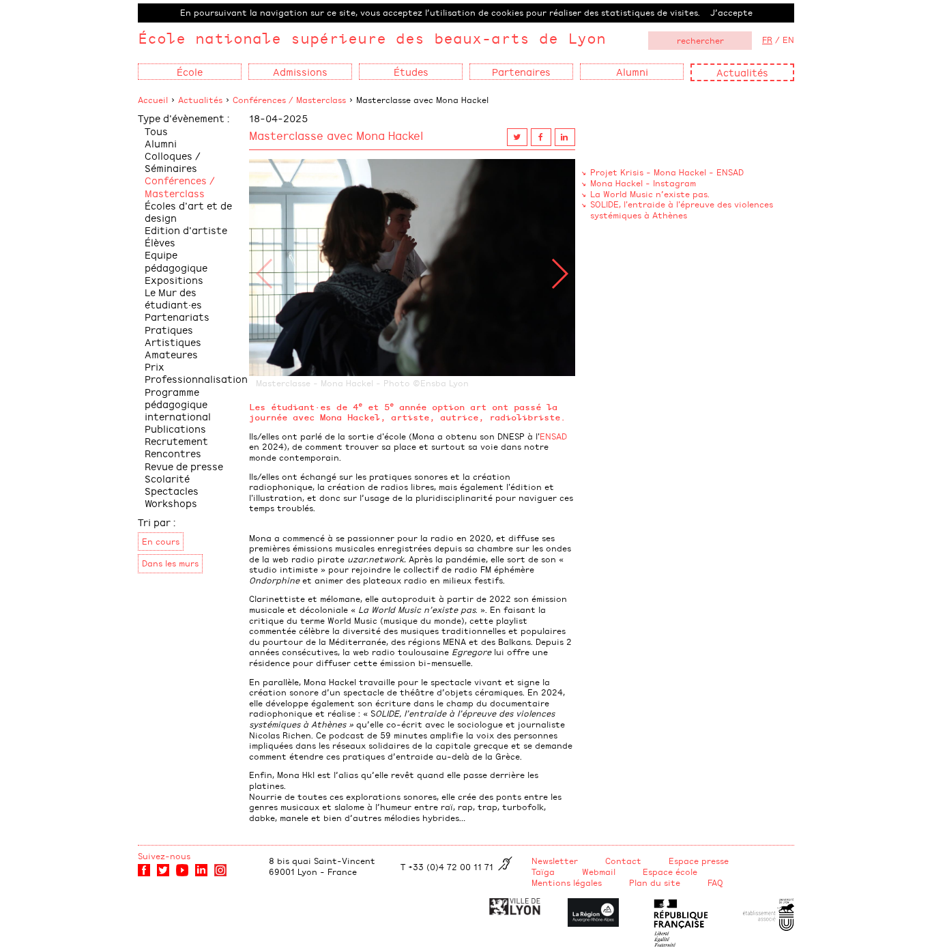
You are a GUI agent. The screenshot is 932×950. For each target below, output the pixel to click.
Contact (623, 860)
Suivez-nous (164, 856)
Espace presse (699, 860)
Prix (154, 366)
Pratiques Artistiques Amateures (173, 341)
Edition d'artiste (186, 229)
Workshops (171, 502)
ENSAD (553, 436)
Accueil (153, 99)
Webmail (598, 871)
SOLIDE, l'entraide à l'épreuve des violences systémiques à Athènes (681, 209)
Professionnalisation (196, 378)
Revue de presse (184, 466)
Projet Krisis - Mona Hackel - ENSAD (667, 172)
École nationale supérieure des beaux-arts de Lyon (372, 37)
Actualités (742, 72)
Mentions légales (566, 882)
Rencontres (173, 453)
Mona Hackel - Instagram (643, 183)
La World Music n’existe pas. (650, 194)
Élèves (160, 242)
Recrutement (176, 440)
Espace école (670, 871)
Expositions (174, 279)
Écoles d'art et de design (188, 211)
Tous (156, 131)
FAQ (715, 882)
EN (788, 39)
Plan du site (654, 882)
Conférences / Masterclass (289, 99)
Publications (175, 428)
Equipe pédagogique (176, 260)
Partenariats (177, 316)
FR (767, 39)
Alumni (161, 143)
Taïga (543, 871)
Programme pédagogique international (178, 403)
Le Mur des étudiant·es (173, 298)
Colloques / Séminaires (173, 161)
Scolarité (167, 478)
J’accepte (731, 12)
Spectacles (172, 490)
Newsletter (554, 860)
